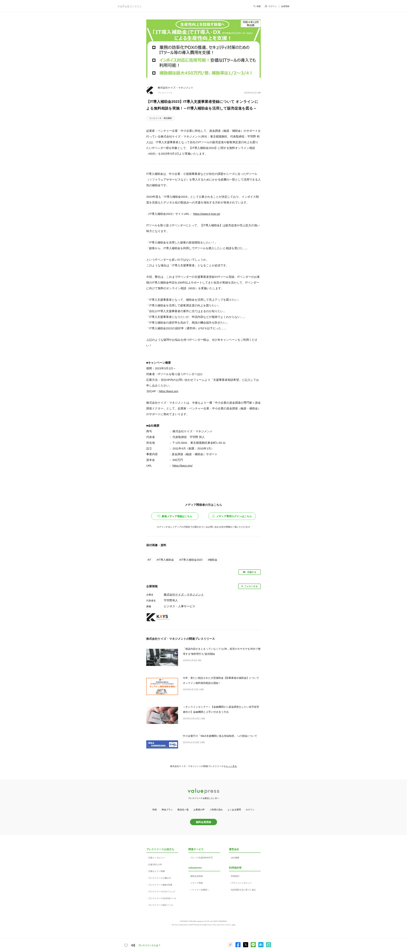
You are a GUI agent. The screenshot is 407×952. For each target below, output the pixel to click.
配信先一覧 (183, 809)
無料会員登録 (203, 822)
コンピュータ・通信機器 (160, 118)
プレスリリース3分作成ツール (162, 898)
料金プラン (167, 809)
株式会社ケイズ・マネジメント (175, 87)
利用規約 (235, 876)
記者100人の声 (155, 864)
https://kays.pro (168, 391)
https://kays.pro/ (182, 465)
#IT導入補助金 (165, 559)
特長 (154, 809)
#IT (149, 559)
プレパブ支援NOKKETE (201, 857)
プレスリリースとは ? (149, 945)
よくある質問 (234, 809)
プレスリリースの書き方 (159, 878)
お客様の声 (199, 809)
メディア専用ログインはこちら (234, 516)
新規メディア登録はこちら (177, 516)
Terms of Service (225, 925)
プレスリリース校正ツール (160, 905)
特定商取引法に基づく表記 (243, 890)
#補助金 (212, 559)
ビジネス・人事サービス (179, 606)
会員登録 (285, 6)
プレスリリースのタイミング (161, 891)
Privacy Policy (212, 925)
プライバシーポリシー (241, 883)
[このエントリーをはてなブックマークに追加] (260, 946)
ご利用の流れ (216, 809)
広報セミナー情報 (156, 871)
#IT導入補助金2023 (190, 559)
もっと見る (231, 766)
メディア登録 (196, 883)
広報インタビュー (156, 857)
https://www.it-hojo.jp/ (206, 214)
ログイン (273, 6)
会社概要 (235, 857)
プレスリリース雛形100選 (160, 885)
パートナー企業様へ (199, 890)
